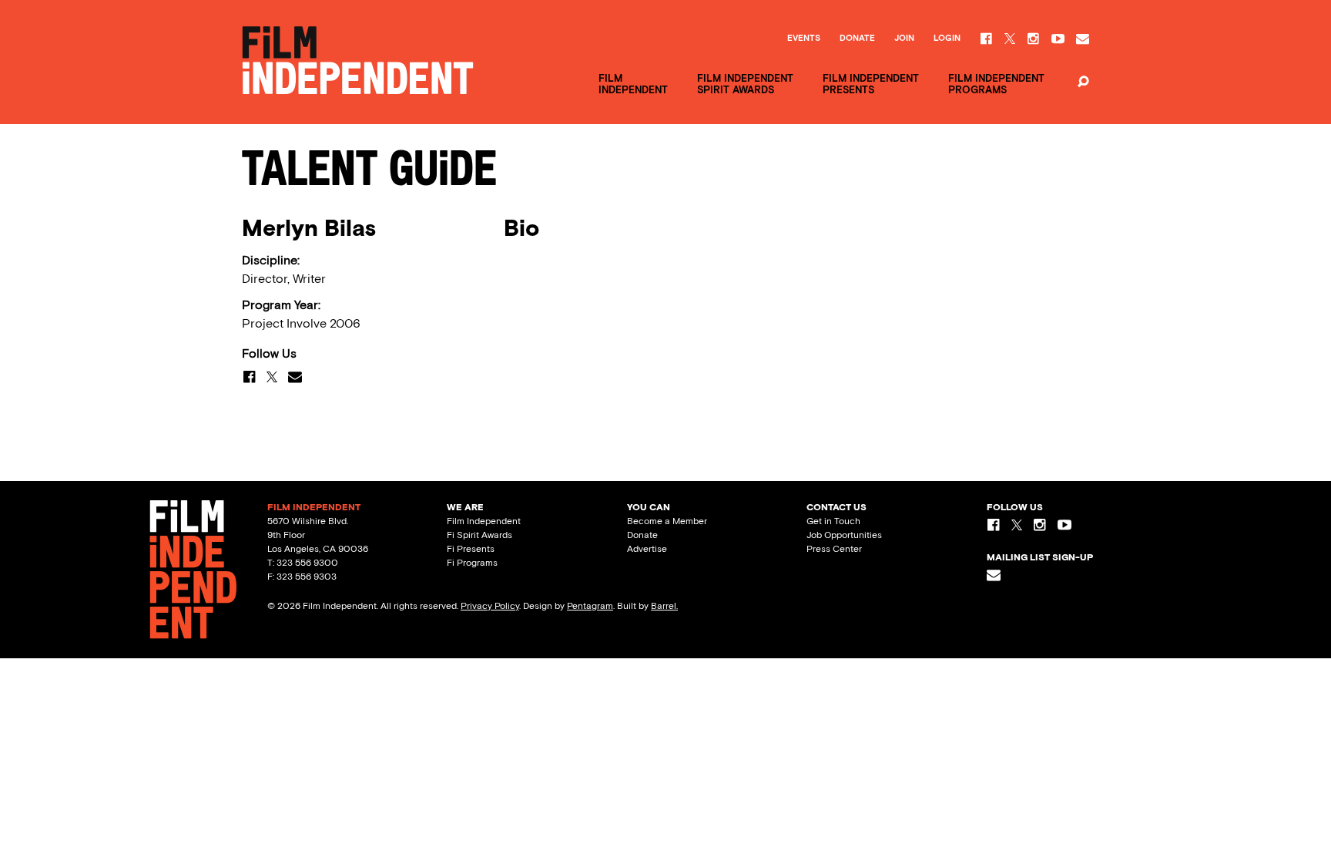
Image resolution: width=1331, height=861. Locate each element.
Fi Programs (472, 562)
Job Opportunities (844, 535)
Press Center (834, 548)
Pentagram (590, 605)
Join (904, 38)
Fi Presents (471, 548)
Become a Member (667, 521)
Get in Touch (833, 521)
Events (803, 38)
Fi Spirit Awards (479, 535)
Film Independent (484, 521)
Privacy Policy (490, 605)
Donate (857, 38)
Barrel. (664, 605)
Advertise (647, 548)
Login (947, 38)
